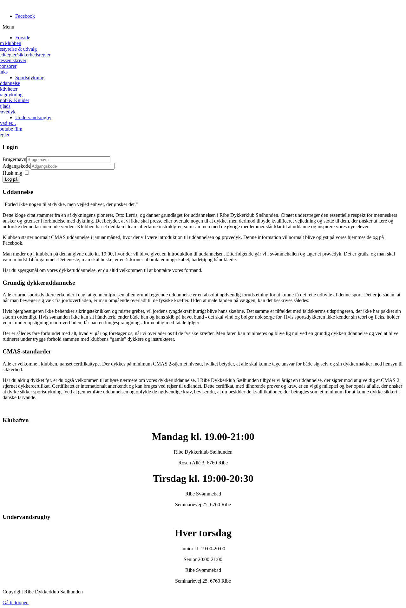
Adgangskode (16, 166)
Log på (11, 179)
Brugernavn (14, 159)
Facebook (25, 16)
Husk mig (12, 173)
